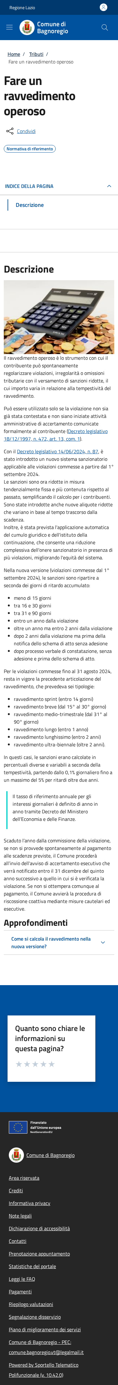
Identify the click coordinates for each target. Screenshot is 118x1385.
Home (14, 54)
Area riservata (24, 1178)
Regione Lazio (22, 7)
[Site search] (105, 27)
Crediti (16, 1190)
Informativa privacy (29, 1203)
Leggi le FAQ (22, 1279)
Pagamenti (20, 1291)
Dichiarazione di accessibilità (39, 1228)
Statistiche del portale (32, 1266)
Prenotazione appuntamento (39, 1253)
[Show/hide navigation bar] (9, 27)
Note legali (20, 1215)
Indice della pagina (29, 186)
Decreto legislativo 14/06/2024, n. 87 (57, 451)
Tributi (36, 54)
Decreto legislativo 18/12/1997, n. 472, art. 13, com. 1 (56, 435)
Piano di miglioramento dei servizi (45, 1329)
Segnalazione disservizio (35, 1317)
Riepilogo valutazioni (31, 1304)
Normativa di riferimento (30, 147)
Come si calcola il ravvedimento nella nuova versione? (51, 942)
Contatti (17, 1241)
